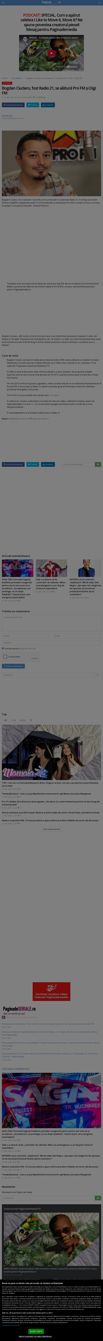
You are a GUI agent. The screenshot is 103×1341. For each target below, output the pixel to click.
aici (17, 1305)
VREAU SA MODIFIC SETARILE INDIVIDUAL (35, 1336)
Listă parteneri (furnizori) (11, 1325)
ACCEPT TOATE (36, 1331)
